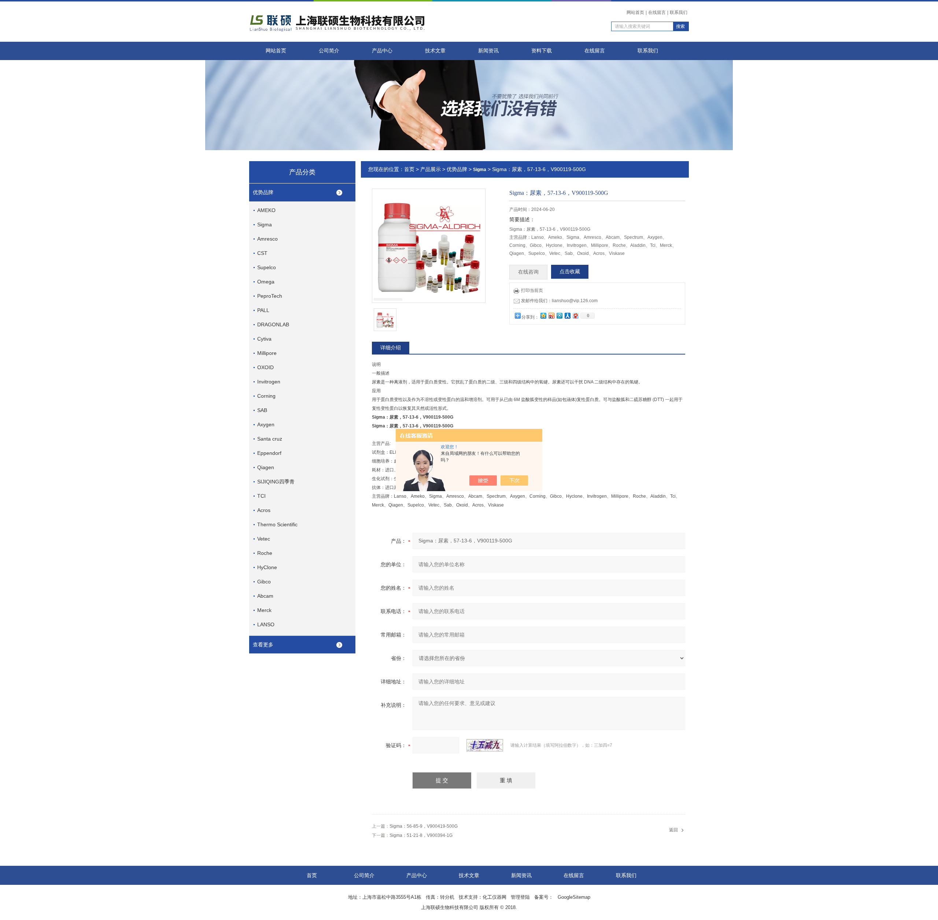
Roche (264, 553)
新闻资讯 (488, 50)
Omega (265, 282)
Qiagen (265, 467)
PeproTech (269, 296)
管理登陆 (520, 897)
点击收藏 (570, 271)
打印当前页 (532, 290)
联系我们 (678, 12)
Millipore (267, 353)
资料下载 (541, 50)
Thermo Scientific (277, 524)
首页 (409, 169)
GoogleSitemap (574, 897)
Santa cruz (269, 439)
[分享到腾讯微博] (559, 315)
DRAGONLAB (273, 324)
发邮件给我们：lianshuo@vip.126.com (559, 300)
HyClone (267, 567)
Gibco (264, 582)
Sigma (264, 224)
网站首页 (635, 12)
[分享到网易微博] (575, 315)
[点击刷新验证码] (484, 745)
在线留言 (657, 12)
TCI (261, 496)
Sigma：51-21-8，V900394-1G (421, 835)
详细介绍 (390, 347)
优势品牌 (263, 192)
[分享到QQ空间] (543, 315)
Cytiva (264, 339)
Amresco (267, 239)
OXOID (265, 367)
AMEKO (266, 210)
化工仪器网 (494, 897)
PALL (263, 310)
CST (262, 253)
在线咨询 (528, 272)
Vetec (263, 539)
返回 (673, 829)
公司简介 (329, 50)
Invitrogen (268, 382)
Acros (263, 510)
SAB (262, 410)
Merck (264, 610)
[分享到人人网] (567, 315)
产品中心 (382, 50)
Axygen (265, 424)
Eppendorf (269, 453)
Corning (266, 396)
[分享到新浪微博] (551, 315)
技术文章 (435, 50)
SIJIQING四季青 (276, 482)
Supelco (266, 267)
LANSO (265, 624)
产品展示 (430, 169)
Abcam (265, 596)
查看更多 (263, 645)
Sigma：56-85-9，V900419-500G (423, 826)
